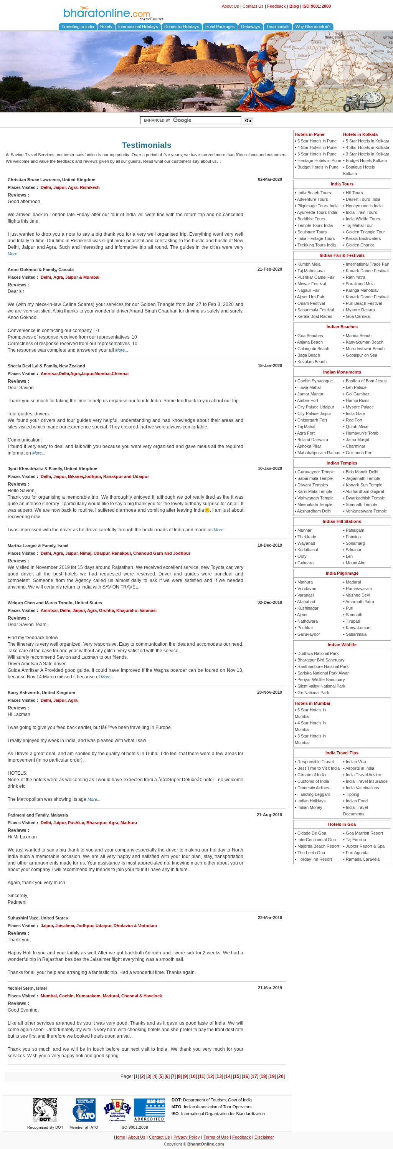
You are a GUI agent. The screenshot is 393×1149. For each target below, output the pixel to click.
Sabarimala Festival (315, 310)
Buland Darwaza (312, 439)
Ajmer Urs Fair (310, 296)
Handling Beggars (313, 794)
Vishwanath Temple (315, 498)
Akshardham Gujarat (364, 491)
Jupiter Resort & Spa (365, 846)
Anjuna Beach (310, 342)
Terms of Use (216, 1137)
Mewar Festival (311, 283)
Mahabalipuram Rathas (318, 452)
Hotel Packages (220, 26)
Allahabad (306, 601)
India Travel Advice (363, 774)
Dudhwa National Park (318, 653)
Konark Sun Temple (364, 485)
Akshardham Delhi (314, 511)
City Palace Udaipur (315, 407)
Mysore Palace (360, 407)
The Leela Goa (311, 852)
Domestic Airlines (313, 787)
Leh (349, 556)
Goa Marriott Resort (364, 833)
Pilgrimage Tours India (318, 205)
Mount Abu (355, 562)
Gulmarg (305, 562)
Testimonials (277, 26)
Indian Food (357, 801)
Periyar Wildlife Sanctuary (321, 679)
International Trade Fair (367, 264)
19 (272, 1076)
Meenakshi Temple (314, 504)
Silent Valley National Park (321, 686)
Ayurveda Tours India (317, 212)
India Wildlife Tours (363, 219)
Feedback (276, 6)
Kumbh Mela (308, 264)
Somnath (354, 614)
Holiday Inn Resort (314, 859)
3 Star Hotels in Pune (317, 154)
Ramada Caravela (363, 859)
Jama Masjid (357, 439)
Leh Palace (356, 387)
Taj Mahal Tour (359, 225)
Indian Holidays (311, 801)
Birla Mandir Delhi (362, 472)
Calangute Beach (313, 348)
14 (228, 1076)
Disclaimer (264, 1137)
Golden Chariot (360, 245)
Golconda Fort (359, 452)
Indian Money (309, 807)
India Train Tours (361, 212)
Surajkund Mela (360, 283)
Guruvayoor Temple (316, 472)
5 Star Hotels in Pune (317, 141)
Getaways (250, 26)
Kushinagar (308, 608)
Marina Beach (359, 335)
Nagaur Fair (308, 290)
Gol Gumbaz (358, 394)
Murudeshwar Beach (365, 348)
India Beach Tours (314, 192)
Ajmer (302, 614)
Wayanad (306, 543)
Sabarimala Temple (315, 478)
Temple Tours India (315, 225)
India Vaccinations (362, 787)
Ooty (302, 556)
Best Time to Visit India (318, 768)
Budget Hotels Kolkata (366, 160)
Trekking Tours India (316, 245)
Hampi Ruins (358, 400)
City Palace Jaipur (314, 413)
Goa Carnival (358, 316)
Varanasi (305, 595)
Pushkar (305, 627)
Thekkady (306, 536)
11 (201, 1076)
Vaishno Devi (358, 595)
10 (193, 1076)
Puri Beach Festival (364, 303)
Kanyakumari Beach (364, 342)
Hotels (106, 26)
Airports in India (359, 768)
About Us (230, 6)
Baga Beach (308, 355)
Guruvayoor (308, 634)
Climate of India (311, 774)
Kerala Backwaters (363, 238)
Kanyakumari (358, 627)
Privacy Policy (186, 1137)
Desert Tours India (363, 199)
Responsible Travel (315, 761)
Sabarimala (356, 634)
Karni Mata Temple (314, 491)
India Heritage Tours (316, 238)
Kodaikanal (307, 549)
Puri (349, 608)
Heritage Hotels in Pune (319, 160)
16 (245, 1076)
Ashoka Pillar (309, 446)
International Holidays (138, 26)
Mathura (305, 582)
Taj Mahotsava (311, 270)
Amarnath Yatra (359, 601)
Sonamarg (355, 543)
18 (263, 1076)
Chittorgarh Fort (312, 420)
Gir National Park (313, 692)
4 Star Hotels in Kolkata (367, 147)
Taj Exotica (356, 839)
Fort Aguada (357, 852)
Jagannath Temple (363, 478)
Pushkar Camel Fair (316, 277)
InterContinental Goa (316, 839)
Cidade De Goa (311, 833)
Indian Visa (356, 761)
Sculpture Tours (312, 232)
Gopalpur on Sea (361, 355)
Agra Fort (306, 433)
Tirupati (353, 621)
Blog (294, 6)
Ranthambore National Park (323, 666)
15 (236, 1076)
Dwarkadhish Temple (365, 498)
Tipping (352, 794)
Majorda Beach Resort (318, 846)
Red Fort (354, 420)
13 (219, 1076)
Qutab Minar (357, 426)
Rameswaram (359, 588)
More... (14, 253)
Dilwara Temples (312, 485)
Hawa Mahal (308, 387)
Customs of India (313, 781)
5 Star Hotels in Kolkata (367, 141)
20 (281, 1076)
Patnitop (353, 536)
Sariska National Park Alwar (323, 673)
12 (210, 1076)
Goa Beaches (310, 335)
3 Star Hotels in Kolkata (367, 154)
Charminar (355, 446)
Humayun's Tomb (362, 433)
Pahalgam (355, 530)
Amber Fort (307, 400)
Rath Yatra (355, 277)
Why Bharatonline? (313, 26)
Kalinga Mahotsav (362, 290)
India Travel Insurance (367, 781)
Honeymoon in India (364, 205)
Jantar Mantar (310, 394)
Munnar (304, 530)
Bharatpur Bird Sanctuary (321, 660)
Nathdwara (307, 621)
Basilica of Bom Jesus (366, 381)
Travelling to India (77, 26)
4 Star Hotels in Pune (317, 147)
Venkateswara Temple (366, 511)
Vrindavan (306, 588)
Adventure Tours (312, 199)
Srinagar (354, 549)
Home (119, 1137)
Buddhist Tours (311, 219)
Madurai (353, 582)
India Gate (355, 413)
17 (254, 1076)
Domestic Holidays (181, 26)
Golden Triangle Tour (365, 232)
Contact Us (253, 6)
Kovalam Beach (312, 361)
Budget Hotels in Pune (318, 167)
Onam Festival (311, 303)
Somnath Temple (361, 504)
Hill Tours (354, 192)
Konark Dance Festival (367, 270)
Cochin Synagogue (315, 381)
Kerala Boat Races (314, 316)
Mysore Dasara (360, 310)
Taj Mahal (306, 426)
